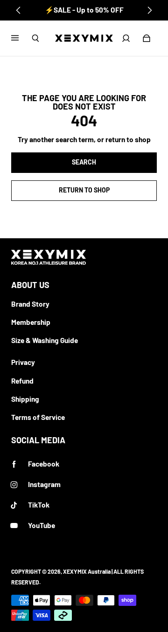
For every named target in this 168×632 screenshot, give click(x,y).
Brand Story (30, 304)
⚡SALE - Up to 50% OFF (84, 10)
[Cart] (146, 38)
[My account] (126, 38)
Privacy (23, 362)
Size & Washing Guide (44, 340)
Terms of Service (38, 417)
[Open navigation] (21, 38)
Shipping (25, 399)
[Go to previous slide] (18, 10)
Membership (30, 322)
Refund (22, 381)
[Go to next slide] (149, 10)
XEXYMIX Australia (87, 571)
